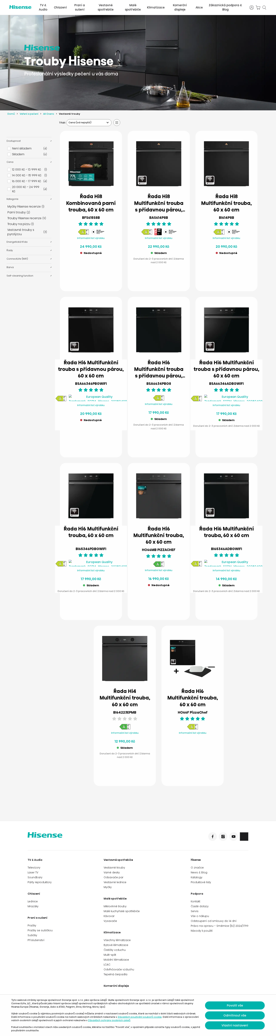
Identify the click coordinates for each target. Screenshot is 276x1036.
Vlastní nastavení (235, 1025)
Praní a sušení (79, 7)
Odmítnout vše (234, 1015)
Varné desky (112, 872)
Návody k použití (202, 931)
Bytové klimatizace (116, 945)
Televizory (34, 867)
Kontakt (195, 901)
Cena (10, 162)
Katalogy (196, 877)
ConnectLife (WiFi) (17, 259)
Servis (194, 911)
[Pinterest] (244, 836)
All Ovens (48, 113)
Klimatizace (156, 7)
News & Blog (199, 872)
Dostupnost (14, 141)
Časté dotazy (200, 906)
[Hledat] (264, 7)
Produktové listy (201, 882)
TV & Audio (43, 7)
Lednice (33, 901)
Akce (199, 7)
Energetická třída (17, 242)
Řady (10, 250)
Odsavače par (113, 877)
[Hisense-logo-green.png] (20, 7)
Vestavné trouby (114, 867)
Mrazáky (33, 906)
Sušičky (32, 935)
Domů (11, 113)
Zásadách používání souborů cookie (140, 1017)
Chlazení (60, 7)
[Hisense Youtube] (233, 836)
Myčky (108, 887)
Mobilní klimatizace (116, 960)
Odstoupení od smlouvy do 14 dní (214, 921)
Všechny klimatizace (117, 940)
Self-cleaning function (20, 275)
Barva (10, 267)
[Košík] (258, 7)
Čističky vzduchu (115, 950)
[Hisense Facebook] (212, 836)
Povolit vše (235, 1005)
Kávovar (109, 916)
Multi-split (110, 955)
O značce (197, 867)
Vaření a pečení (29, 113)
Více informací (91, 279)
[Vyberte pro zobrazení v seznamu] (116, 122)
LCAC (107, 964)
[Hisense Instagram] (223, 836)
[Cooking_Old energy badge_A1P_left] (84, 234)
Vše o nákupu (200, 916)
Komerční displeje (180, 7)
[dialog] (138, 1015)
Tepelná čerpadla (115, 974)
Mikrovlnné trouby (115, 906)
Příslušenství (36, 940)
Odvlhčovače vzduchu (119, 969)
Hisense (196, 860)
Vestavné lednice (115, 882)
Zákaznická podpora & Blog (225, 7)
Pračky (32, 925)
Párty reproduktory (40, 882)
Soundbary (35, 877)
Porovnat (94, 270)
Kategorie (12, 199)
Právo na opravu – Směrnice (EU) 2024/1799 (219, 926)
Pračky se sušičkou (40, 930)
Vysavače (110, 921)
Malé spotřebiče (133, 7)
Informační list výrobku (91, 238)
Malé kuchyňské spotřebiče (122, 911)
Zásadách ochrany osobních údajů (109, 1020)
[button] (174, 279)
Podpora (197, 894)
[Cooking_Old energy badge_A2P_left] (159, 566)
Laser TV (33, 872)
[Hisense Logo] (83, 837)
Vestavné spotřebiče (106, 7)
